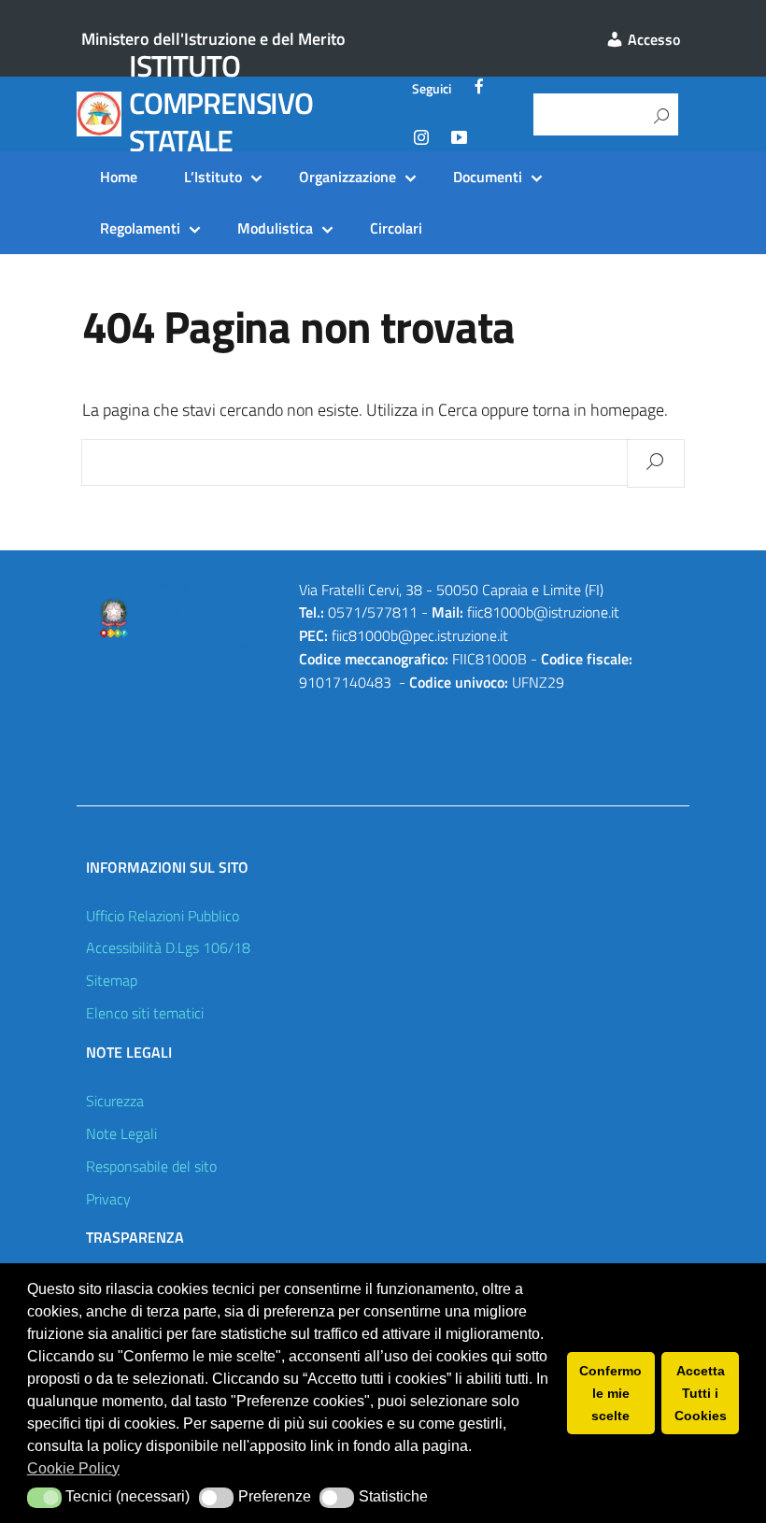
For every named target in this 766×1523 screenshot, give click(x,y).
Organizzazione (347, 176)
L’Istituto (213, 176)
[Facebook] (479, 88)
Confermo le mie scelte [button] (610, 1393)
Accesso (652, 39)
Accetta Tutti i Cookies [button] (700, 1393)
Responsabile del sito (151, 1166)
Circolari (396, 228)
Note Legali (121, 1133)
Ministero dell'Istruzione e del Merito (213, 38)
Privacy (108, 1199)
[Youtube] (458, 140)
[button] (44, 1497)
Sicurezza (115, 1100)
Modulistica (275, 228)
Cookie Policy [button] (73, 1468)
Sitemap (111, 980)
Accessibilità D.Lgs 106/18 (168, 947)
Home (118, 176)
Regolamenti (140, 228)
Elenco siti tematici (145, 1013)
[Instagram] (421, 140)
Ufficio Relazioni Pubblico (162, 915)
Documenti (487, 176)
